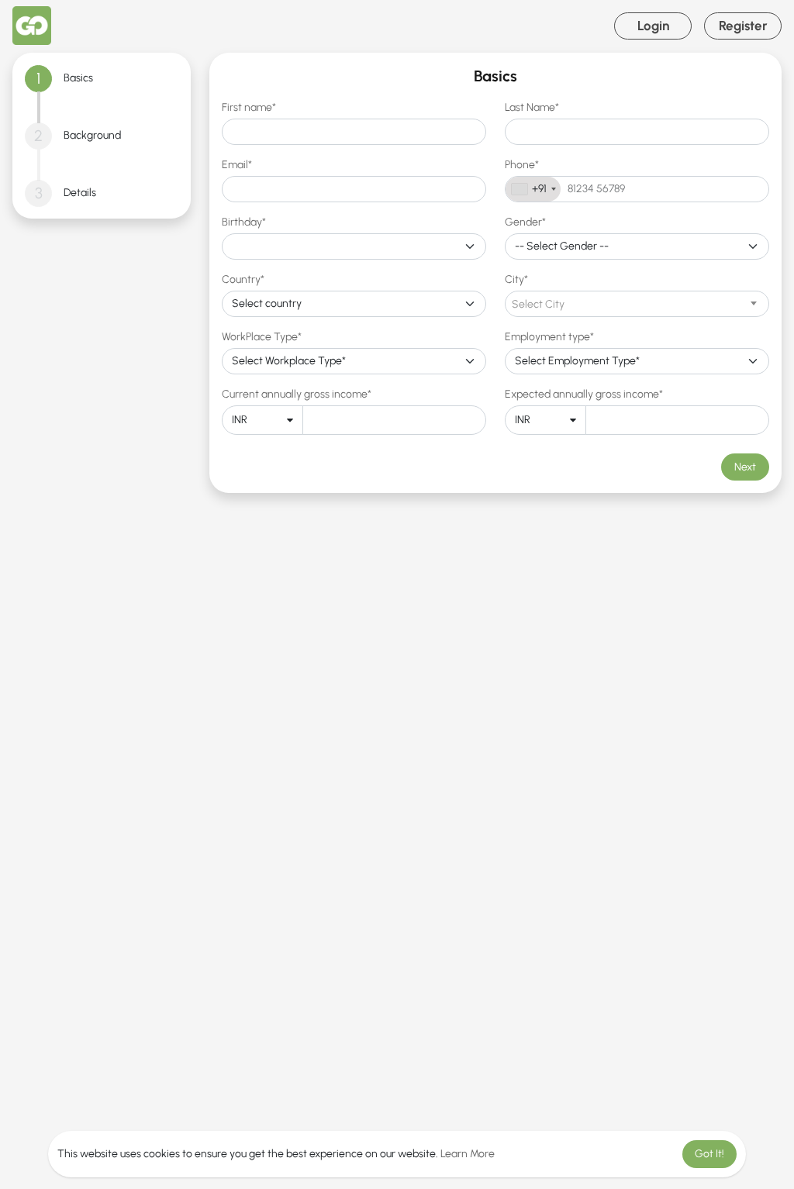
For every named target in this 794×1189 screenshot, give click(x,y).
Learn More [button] (467, 1153)
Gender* (525, 222)
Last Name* (532, 107)
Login (653, 25)
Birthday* (244, 222)
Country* (243, 279)
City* (516, 279)
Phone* (522, 164)
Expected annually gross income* (584, 394)
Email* (237, 164)
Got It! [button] (709, 1153)
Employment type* (549, 336)
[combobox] (533, 189)
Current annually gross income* (296, 394)
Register (743, 25)
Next (745, 467)
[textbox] (637, 304)
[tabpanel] (495, 273)
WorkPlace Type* (262, 336)
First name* (249, 107)
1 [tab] (38, 78)
